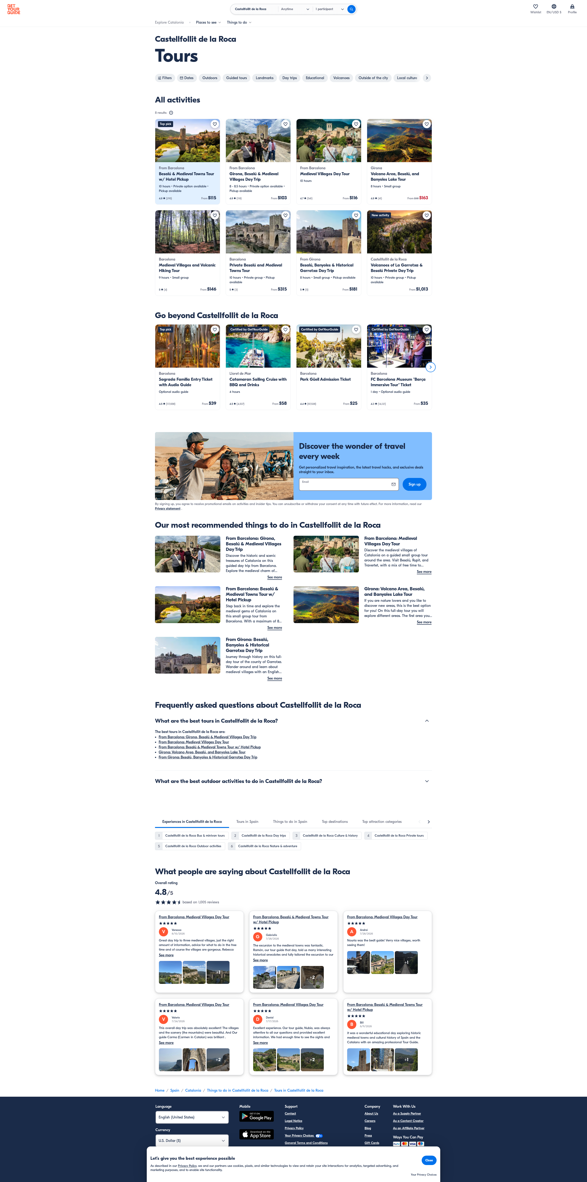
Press (368, 1136)
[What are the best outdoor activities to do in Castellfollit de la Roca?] (427, 781)
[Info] (171, 113)
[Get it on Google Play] (256, 1117)
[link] (187, 162)
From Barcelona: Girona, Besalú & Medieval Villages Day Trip (207, 737)
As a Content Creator (408, 1121)
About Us (371, 1113)
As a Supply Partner (407, 1113)
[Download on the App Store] (256, 1135)
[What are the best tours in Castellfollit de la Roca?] (427, 721)
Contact (290, 1113)
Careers (370, 1121)
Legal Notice (293, 1121)
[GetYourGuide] (13, 9)
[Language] (554, 6)
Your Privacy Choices (300, 1136)
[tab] (192, 822)
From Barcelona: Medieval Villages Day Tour (194, 742)
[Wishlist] (535, 6)
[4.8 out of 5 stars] (169, 902)
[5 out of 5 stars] (199, 923)
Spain (174, 1090)
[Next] (431, 367)
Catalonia (193, 1090)
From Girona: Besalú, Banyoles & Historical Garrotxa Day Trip (208, 757)
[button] (187, 162)
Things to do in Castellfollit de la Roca (237, 1090)
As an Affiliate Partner (408, 1128)
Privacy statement (167, 509)
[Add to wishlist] (215, 124)
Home (159, 1090)
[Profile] (572, 6)
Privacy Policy (294, 1128)
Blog (368, 1128)
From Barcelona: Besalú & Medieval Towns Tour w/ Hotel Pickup (210, 747)
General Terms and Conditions (306, 1143)
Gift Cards (372, 1143)
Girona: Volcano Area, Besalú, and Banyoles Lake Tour (202, 752)
